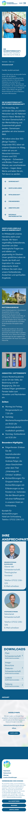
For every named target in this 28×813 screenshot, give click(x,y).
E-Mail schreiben (11, 586)
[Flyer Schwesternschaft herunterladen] (14, 655)
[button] (14, 181)
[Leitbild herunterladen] (14, 678)
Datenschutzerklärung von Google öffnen (14, 727)
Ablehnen (14, 805)
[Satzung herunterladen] (14, 685)
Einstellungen (14, 809)
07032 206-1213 (16, 519)
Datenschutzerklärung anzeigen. (14, 797)
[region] (14, 795)
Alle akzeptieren (14, 801)
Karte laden (14, 733)
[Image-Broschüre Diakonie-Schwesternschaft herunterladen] (14, 667)
